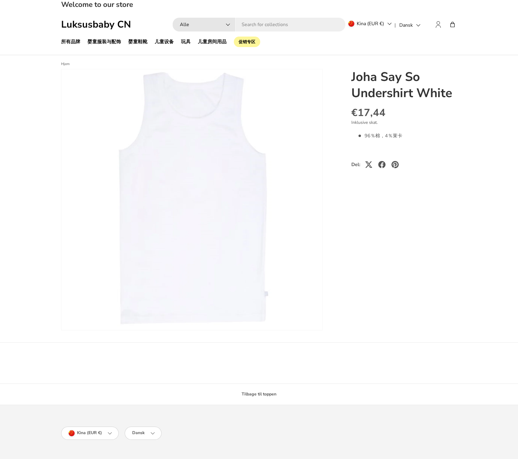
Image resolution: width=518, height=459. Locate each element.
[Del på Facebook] (382, 164)
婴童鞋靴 (137, 41)
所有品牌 (70, 41)
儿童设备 (164, 41)
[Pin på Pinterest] (395, 164)
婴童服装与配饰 (104, 41)
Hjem (65, 64)
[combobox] (259, 24)
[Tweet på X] (368, 164)
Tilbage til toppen (259, 394)
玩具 (186, 41)
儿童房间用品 (212, 41)
